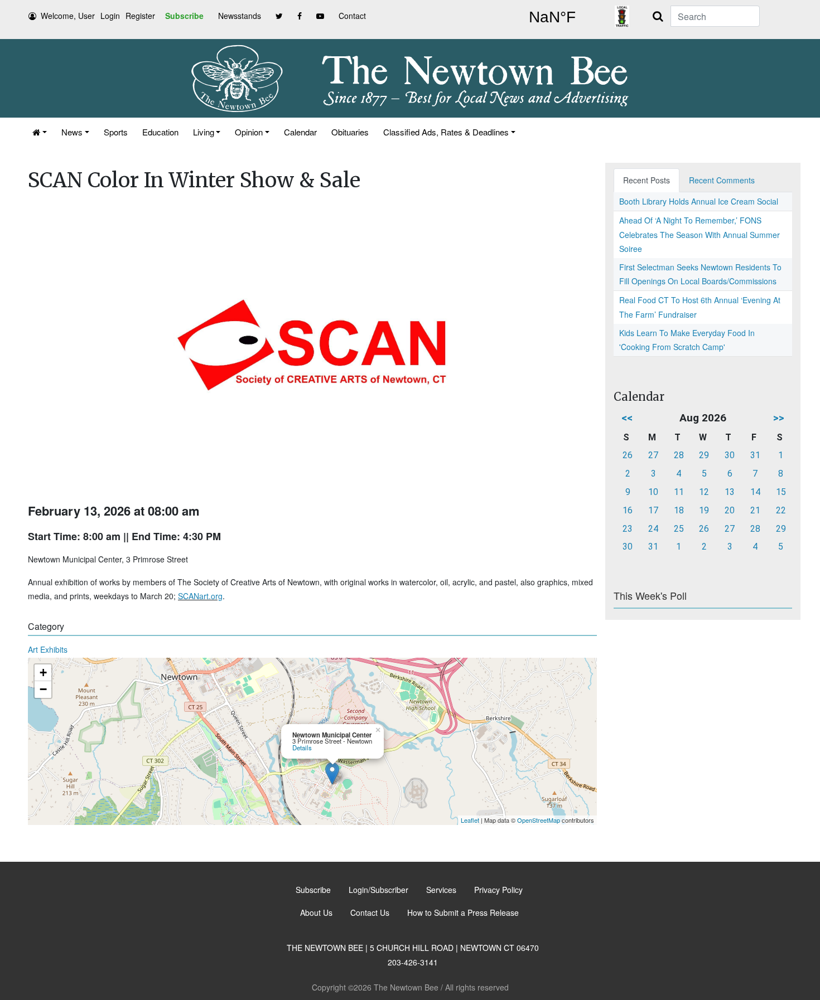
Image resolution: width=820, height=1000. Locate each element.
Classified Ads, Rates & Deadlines (446, 132)
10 (653, 492)
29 (704, 455)
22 (781, 510)
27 (653, 455)
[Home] (39, 132)
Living (203, 132)
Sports (116, 132)
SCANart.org (200, 595)
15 (781, 492)
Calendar (300, 132)
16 (628, 510)
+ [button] (43, 672)
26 (628, 455)
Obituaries (350, 132)
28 (679, 455)
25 (679, 528)
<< (627, 417)
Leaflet (470, 819)
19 (704, 510)
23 (628, 528)
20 (730, 510)
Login (110, 15)
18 (679, 510)
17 (653, 510)
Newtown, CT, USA (552, 17)
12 (704, 492)
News (72, 132)
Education (160, 132)
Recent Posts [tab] (646, 180)
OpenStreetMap (538, 819)
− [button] (43, 689)
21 (755, 510)
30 (730, 455)
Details (302, 747)
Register (140, 15)
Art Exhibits (47, 649)
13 (730, 492)
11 (679, 492)
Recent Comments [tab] (722, 180)
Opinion (249, 132)
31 (755, 455)
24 (653, 528)
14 (755, 492)
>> (778, 417)
